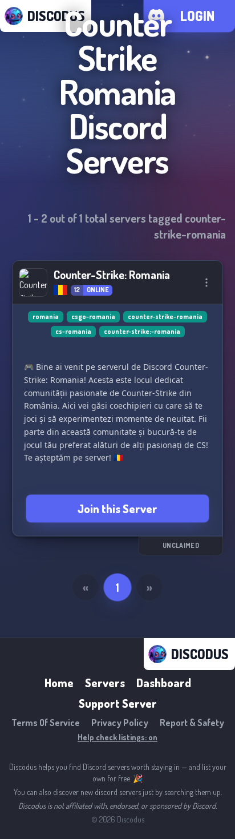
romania (46, 316)
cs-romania (73, 331)
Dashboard (163, 682)
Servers (105, 682)
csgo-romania (93, 316)
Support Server (118, 703)
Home (59, 682)
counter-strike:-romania (142, 331)
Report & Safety (192, 722)
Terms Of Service (45, 722)
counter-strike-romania (165, 316)
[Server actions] (206, 282)
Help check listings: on (117, 737)
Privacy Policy (119, 722)
